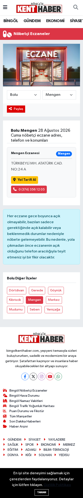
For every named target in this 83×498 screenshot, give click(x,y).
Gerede (37, 290)
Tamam (41, 492)
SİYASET (35, 439)
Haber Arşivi (18, 426)
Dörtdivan (16, 290)
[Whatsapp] (58, 376)
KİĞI (28, 455)
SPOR (29, 444)
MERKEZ (69, 444)
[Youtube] (50, 376)
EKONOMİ (55, 21)
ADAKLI (30, 449)
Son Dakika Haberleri (25, 421)
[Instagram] (41, 376)
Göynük (56, 290)
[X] (33, 376)
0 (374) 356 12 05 (32, 189)
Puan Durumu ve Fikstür (26, 411)
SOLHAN (45, 455)
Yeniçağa (53, 309)
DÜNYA (13, 455)
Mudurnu (16, 309)
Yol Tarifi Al (27, 180)
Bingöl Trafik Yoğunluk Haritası (31, 406)
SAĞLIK (13, 444)
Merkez (54, 300)
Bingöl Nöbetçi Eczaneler (28, 390)
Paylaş (18, 109)
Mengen (34, 300)
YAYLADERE (56, 439)
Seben (35, 309)
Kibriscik (15, 300)
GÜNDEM (32, 21)
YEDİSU (64, 455)
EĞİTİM (13, 449)
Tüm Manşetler (20, 416)
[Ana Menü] (5, 7)
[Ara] (75, 8)
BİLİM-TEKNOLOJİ (56, 449)
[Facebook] (25, 376)
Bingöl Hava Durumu (24, 395)
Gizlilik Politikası (57, 485)
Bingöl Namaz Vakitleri (26, 401)
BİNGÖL (10, 21)
